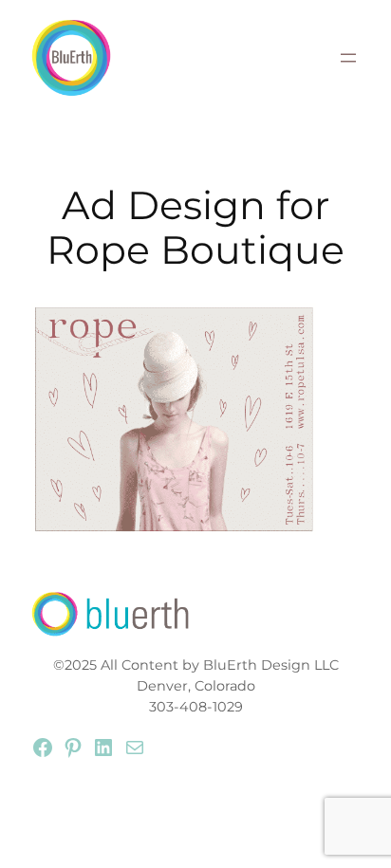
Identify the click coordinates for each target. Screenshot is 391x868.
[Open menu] (348, 57)
